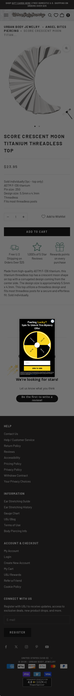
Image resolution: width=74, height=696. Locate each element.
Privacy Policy (32, 374)
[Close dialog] (52, 321)
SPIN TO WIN (37, 368)
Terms (36, 374)
